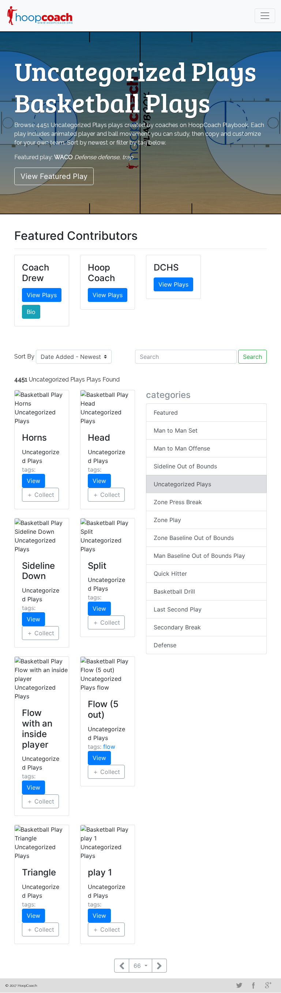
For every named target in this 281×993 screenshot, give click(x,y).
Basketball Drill (174, 591)
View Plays (42, 295)
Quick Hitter (170, 573)
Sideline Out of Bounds (185, 466)
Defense (165, 645)
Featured (166, 412)
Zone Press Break (178, 502)
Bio (31, 311)
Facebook (253, 985)
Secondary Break (177, 627)
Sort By (24, 356)
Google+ (268, 985)
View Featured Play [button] (53, 176)
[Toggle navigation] (265, 15)
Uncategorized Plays (182, 484)
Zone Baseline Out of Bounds (194, 537)
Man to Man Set (176, 430)
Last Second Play (178, 609)
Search (252, 356)
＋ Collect (40, 494)
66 (138, 965)
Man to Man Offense (182, 448)
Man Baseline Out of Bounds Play (199, 555)
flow (109, 746)
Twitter (239, 985)
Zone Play (167, 520)
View (33, 480)
